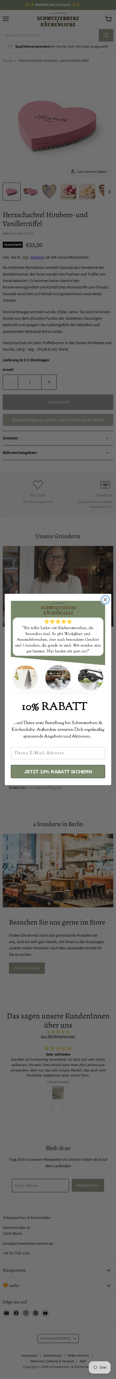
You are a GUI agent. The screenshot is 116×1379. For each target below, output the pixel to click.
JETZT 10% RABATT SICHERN (58, 771)
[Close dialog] (105, 600)
